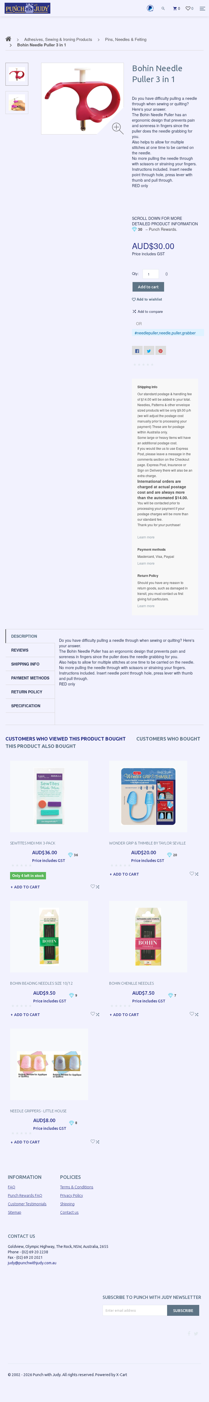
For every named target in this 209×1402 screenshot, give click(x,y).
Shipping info (25, 664)
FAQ (11, 1187)
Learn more (146, 537)
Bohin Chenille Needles (131, 983)
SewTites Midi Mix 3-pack (32, 843)
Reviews (19, 650)
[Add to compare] (97, 886)
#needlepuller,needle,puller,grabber (165, 332)
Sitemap (14, 1212)
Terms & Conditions (76, 1187)
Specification (25, 705)
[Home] (27, 13)
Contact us (69, 1212)
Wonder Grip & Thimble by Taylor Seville (147, 843)
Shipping (67, 1204)
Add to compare (150, 311)
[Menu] (202, 8)
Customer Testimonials (27, 1204)
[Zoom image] (118, 128)
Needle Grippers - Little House (38, 1111)
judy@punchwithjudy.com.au (32, 1263)
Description (24, 636)
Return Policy (26, 691)
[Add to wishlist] (92, 885)
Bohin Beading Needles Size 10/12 (41, 983)
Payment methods (30, 678)
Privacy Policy (71, 1195)
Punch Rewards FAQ (25, 1195)
